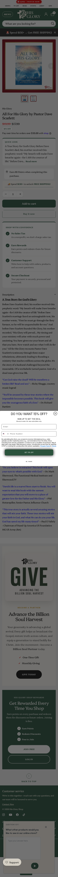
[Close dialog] (55, 413)
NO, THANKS (29, 461)
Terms (54, 446)
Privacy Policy (45, 446)
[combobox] (5, 433)
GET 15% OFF (29, 453)
